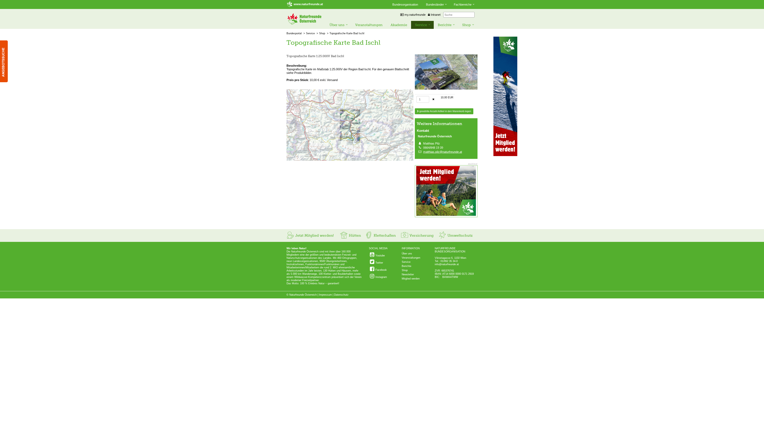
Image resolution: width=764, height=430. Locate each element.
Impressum (325, 294)
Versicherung (421, 235)
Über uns (336, 25)
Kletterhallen (384, 235)
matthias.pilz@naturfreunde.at (442, 151)
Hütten (354, 235)
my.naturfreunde (415, 14)
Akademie (399, 25)
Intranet (435, 14)
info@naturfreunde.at (447, 264)
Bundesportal (294, 33)
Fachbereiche (463, 4)
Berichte (444, 25)
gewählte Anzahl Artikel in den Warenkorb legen (445, 111)
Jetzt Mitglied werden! (314, 235)
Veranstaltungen (369, 25)
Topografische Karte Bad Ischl (346, 33)
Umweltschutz (459, 235)
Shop (466, 25)
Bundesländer (435, 4)
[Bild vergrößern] (349, 125)
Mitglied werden (411, 278)
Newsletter (408, 274)
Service (421, 25)
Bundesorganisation (405, 4)
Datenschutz (341, 294)
